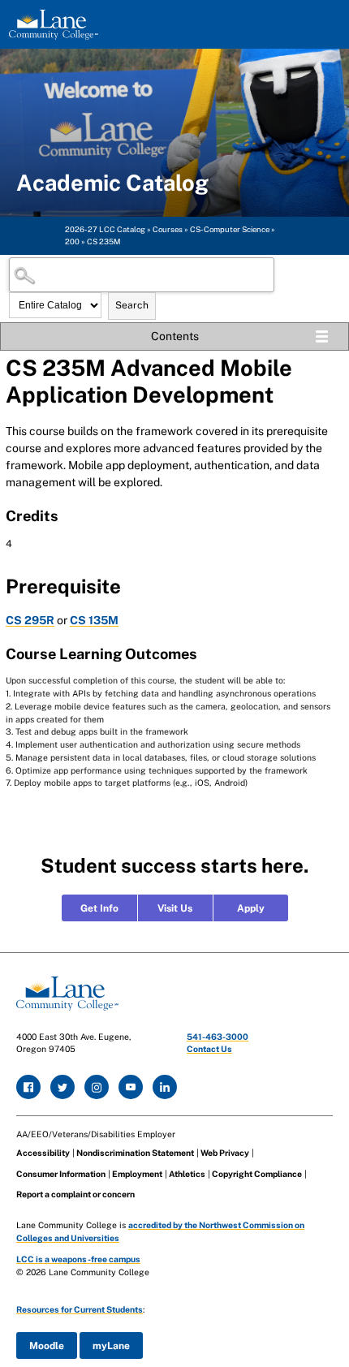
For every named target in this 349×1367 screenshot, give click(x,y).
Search (132, 305)
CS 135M (94, 620)
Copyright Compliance (257, 1174)
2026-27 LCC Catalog (105, 229)
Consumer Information (61, 1174)
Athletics (187, 1174)
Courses (168, 229)
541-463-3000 (217, 1036)
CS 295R (30, 620)
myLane (111, 1346)
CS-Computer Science (229, 229)
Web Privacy (224, 1153)
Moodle (46, 1346)
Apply (251, 908)
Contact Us (209, 1049)
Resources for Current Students (79, 1309)
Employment (137, 1174)
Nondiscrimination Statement (135, 1153)
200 (72, 241)
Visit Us (174, 908)
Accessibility (43, 1153)
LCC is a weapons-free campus (78, 1259)
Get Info (99, 908)
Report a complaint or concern (75, 1194)
